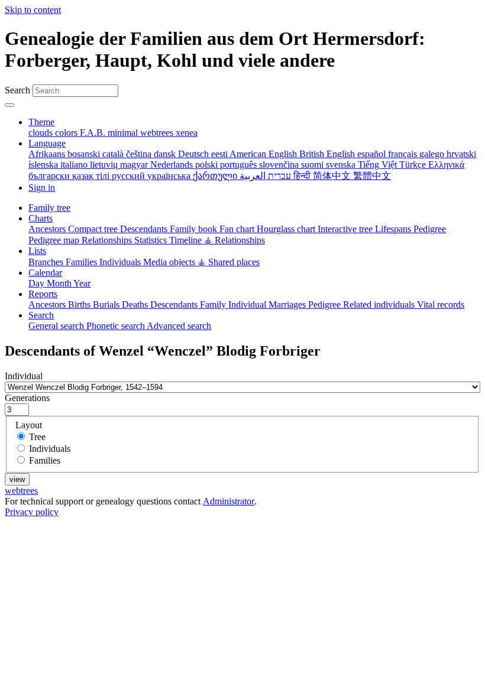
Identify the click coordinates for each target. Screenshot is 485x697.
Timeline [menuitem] (186, 240)
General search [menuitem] (57, 326)
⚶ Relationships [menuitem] (234, 240)
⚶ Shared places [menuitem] (229, 262)
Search (17, 90)
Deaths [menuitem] (136, 304)
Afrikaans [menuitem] (47, 154)
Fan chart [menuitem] (238, 229)
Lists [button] (37, 251)
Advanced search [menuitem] (179, 326)
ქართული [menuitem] (216, 176)
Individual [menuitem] (248, 304)
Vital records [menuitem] (440, 304)
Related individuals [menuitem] (380, 304)
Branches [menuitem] (47, 262)
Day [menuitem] (37, 283)
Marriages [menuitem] (288, 304)
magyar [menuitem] (135, 164)
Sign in (41, 188)
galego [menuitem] (433, 154)
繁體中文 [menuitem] (372, 176)
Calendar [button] (45, 273)
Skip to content (33, 10)
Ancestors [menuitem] (48, 229)
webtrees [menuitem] (158, 133)
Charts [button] (40, 218)
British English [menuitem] (328, 154)
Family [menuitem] (214, 304)
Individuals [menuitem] (121, 262)
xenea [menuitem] (187, 133)
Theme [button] (41, 122)
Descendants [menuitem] (145, 229)
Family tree (49, 208)
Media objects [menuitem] (170, 262)
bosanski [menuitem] (84, 154)
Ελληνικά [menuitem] (446, 164)
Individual (24, 376)
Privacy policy (32, 512)
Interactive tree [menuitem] (346, 229)
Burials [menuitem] (107, 304)
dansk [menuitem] (166, 154)
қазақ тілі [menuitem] (92, 176)
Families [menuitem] (82, 262)
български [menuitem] (50, 176)
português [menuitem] (239, 164)
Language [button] (47, 143)
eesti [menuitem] (220, 154)
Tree (37, 437)
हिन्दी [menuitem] (303, 176)
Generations (27, 398)
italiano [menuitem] (75, 164)
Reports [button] (42, 294)
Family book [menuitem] (194, 229)
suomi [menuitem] (313, 164)
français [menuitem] (403, 154)
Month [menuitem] (60, 283)
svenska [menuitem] (342, 164)
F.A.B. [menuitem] (94, 133)
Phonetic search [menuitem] (116, 326)
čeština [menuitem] (140, 154)
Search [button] (41, 315)
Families (44, 460)
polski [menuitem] (207, 164)
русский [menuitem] (129, 176)
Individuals (49, 449)
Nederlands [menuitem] (172, 164)
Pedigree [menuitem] (429, 229)
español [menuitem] (372, 154)
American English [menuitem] (264, 154)
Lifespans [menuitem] (394, 229)
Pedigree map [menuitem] (55, 240)
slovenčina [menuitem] (280, 164)
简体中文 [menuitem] (333, 176)
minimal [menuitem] (124, 133)
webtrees (21, 491)
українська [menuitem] (170, 176)
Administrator (228, 501)
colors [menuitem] (67, 133)
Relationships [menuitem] (108, 240)
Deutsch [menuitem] (194, 154)
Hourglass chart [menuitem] (287, 229)
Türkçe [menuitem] (413, 164)
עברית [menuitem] (278, 176)
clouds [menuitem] (41, 133)
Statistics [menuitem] (151, 240)
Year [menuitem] (81, 283)
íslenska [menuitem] (44, 164)
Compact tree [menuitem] (94, 229)
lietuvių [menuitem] (105, 164)
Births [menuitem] (80, 304)
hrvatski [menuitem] (461, 154)
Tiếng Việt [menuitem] (378, 164)
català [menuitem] (114, 154)
